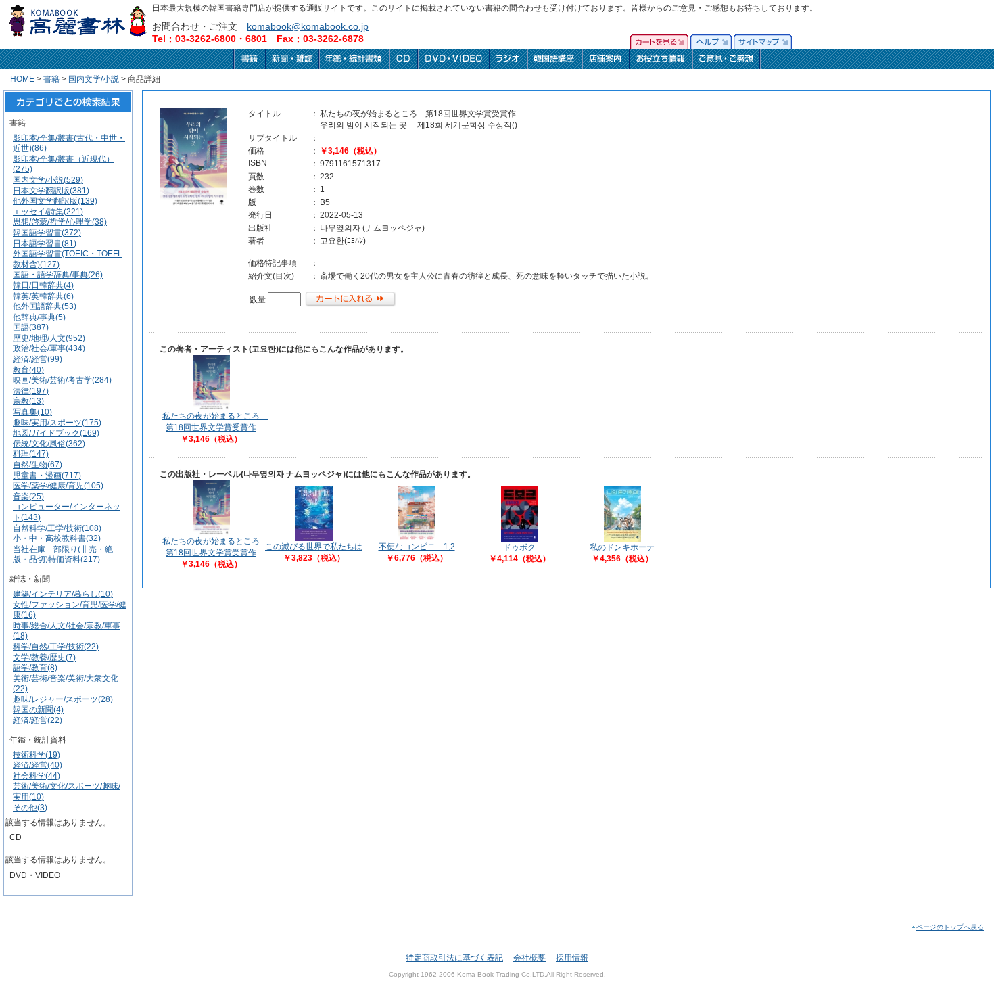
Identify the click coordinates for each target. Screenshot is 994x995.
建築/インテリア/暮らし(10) (63, 594)
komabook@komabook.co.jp (308, 26)
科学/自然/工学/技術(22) (56, 646)
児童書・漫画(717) (47, 475)
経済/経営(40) (37, 765)
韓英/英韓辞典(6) (43, 296)
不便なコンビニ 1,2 (417, 546)
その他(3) (30, 807)
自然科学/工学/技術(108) (57, 528)
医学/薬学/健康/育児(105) (58, 485)
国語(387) (31, 327)
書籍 (51, 79)
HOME (22, 79)
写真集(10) (32, 412)
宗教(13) (28, 401)
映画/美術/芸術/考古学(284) (62, 380)
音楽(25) (28, 496)
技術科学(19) (36, 755)
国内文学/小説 (93, 79)
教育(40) (28, 370)
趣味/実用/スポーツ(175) (57, 422)
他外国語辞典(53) (44, 306)
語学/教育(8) (35, 667)
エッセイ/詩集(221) (48, 211)
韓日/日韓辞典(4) (43, 285)
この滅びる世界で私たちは (313, 546)
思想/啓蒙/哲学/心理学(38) (60, 222)
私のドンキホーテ (622, 547)
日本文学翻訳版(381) (51, 190)
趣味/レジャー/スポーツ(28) (63, 699)
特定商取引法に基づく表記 (454, 958)
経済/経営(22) (37, 720)
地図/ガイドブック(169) (56, 433)
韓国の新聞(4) (38, 709)
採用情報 (572, 958)
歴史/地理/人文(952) (49, 338)
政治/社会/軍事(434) (49, 348)
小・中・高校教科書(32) (57, 538)
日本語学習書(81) (44, 243)
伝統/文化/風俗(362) (49, 443)
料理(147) (31, 454)
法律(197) (31, 391)
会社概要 (529, 958)
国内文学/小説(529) (48, 180)
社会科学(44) (36, 776)
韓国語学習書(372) (47, 232)
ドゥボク (519, 547)
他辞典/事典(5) (39, 317)
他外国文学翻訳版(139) (55, 201)
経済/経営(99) (37, 359)
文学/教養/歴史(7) (44, 657)
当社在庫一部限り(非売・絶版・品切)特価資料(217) (63, 555)
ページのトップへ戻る (950, 927)
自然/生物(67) (37, 464)
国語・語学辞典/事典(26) (58, 274)
